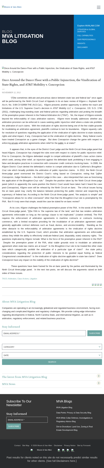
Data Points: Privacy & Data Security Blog (73, 413)
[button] (59, 450)
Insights (81, 43)
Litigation (33, 279)
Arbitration (12, 279)
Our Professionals (86, 39)
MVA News (8, 384)
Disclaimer (82, 47)
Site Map (25, 445)
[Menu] (99, 7)
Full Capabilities (85, 36)
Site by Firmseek (84, 445)
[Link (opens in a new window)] (63, 450)
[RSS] (72, 450)
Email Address (12, 333)
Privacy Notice (69, 445)
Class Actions (23, 279)
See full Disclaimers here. (61, 461)
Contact (17, 445)
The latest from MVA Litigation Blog (24, 377)
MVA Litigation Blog (64, 407)
